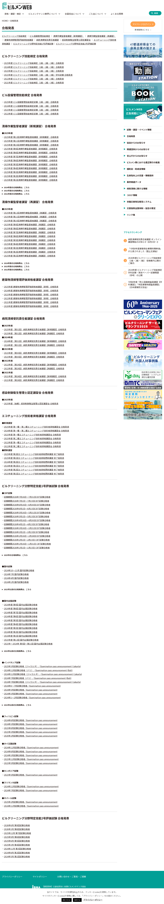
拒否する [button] (77, 900)
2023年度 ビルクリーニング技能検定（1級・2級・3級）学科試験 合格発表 (38, 74)
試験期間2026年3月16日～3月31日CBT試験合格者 (27, 528)
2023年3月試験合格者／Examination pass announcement (30, 731)
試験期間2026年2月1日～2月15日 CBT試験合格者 (27, 539)
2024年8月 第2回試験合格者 (17, 852)
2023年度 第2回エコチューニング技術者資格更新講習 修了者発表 (34, 469)
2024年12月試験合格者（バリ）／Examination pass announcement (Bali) (38, 670)
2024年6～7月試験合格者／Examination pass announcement (32, 685)
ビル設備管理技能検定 (40, 36)
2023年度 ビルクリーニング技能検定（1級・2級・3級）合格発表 (34, 70)
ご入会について (96, 13)
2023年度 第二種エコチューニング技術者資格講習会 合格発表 (32, 438)
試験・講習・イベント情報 (139, 129)
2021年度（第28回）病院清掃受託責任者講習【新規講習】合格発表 (35, 376)
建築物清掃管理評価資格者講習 (18, 39)
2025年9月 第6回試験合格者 (17, 837)
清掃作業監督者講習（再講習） (101, 36)
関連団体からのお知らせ (138, 149)
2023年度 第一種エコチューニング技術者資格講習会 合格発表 (32, 434)
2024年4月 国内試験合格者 (16, 578)
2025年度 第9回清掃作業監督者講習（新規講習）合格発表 (30, 148)
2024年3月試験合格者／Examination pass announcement (30, 693)
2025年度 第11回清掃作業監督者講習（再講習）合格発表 (30, 216)
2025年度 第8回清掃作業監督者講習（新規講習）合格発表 (30, 152)
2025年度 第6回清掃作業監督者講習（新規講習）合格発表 (30, 160)
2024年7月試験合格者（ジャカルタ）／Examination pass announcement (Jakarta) (42, 681)
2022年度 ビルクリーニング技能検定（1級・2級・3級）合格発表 (34, 78)
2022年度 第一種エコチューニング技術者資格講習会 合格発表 (32, 442)
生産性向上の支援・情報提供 (140, 175)
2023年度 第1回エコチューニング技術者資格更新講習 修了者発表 (34, 473)
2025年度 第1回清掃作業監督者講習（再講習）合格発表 (29, 255)
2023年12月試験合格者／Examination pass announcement (31, 759)
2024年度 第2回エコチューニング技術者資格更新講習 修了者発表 (34, 461)
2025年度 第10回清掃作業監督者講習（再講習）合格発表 (30, 220)
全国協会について (73, 13)
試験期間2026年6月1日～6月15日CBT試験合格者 (26, 508)
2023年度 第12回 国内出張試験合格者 (21, 639)
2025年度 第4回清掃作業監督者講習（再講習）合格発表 (29, 244)
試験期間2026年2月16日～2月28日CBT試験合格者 (27, 535)
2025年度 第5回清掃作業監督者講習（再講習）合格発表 (29, 240)
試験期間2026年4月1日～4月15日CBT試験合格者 (26, 524)
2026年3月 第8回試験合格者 (17, 829)
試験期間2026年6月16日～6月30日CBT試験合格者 (27, 504)
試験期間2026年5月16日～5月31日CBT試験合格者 (27, 512)
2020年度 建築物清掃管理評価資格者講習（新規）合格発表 (31, 306)
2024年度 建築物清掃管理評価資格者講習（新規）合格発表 (31, 290)
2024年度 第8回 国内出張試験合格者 (20, 608)
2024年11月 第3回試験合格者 (17, 848)
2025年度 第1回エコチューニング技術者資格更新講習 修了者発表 (34, 458)
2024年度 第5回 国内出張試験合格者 (20, 620)
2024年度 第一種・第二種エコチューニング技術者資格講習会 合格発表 (36, 430)
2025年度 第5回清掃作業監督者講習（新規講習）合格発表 (30, 164)
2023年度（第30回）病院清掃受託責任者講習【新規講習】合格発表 (35, 352)
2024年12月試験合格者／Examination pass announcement (31, 747)
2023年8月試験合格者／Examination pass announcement (30, 728)
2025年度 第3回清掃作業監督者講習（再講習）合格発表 (29, 248)
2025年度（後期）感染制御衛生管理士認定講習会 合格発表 (31, 403)
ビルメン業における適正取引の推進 (143, 162)
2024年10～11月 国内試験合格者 (19, 570)
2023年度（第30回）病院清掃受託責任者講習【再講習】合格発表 (34, 356)
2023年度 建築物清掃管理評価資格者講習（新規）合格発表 (31, 294)
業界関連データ (134, 182)
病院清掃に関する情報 (137, 188)
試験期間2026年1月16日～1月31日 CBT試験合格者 (27, 543)
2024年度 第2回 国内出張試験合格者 (20, 632)
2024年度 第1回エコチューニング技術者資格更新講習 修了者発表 (34, 465)
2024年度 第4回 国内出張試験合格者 (20, 624)
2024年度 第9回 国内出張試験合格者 (20, 604)
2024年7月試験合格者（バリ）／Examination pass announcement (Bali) (37, 678)
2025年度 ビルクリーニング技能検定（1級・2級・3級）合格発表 (34, 63)
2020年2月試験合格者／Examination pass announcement (30, 735)
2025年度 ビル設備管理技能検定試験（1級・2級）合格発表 (31, 102)
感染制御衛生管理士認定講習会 (76, 39)
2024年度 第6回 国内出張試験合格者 (20, 616)
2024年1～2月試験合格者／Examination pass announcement (32, 697)
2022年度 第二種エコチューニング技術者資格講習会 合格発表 (32, 446)
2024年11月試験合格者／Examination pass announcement (31, 805)
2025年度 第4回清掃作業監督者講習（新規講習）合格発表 (30, 168)
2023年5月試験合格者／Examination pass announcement (30, 763)
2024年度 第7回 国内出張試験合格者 (20, 612)
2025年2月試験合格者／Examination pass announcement (30, 801)
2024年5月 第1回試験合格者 (17, 856)
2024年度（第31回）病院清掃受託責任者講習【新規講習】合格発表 (35, 341)
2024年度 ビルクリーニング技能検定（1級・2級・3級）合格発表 (34, 67)
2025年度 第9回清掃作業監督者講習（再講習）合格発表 (29, 224)
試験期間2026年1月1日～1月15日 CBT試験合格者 (27, 547)
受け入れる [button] (66, 900)
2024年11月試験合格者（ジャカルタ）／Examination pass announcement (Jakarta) (43, 674)
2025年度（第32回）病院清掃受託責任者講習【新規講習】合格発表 (35, 329)
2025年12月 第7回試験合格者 (17, 833)
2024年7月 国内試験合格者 (16, 574)
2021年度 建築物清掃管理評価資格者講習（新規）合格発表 (31, 302)
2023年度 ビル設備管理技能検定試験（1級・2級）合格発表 (31, 109)
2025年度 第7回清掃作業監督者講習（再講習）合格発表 (29, 232)
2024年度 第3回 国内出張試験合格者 (20, 628)
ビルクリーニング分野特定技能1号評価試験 (33, 43)
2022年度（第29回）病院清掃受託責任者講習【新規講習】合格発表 (35, 364)
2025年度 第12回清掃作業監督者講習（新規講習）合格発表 (31, 137)
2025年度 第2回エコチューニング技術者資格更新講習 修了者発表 (34, 454)
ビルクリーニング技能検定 (14, 36)
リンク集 (131, 214)
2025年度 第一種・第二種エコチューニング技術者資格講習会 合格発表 (36, 426)
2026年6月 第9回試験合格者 (17, 825)
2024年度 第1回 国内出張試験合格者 (20, 635)
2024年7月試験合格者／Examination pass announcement (30, 790)
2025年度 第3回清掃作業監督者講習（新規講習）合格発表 (30, 172)
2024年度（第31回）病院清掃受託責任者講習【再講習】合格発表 (34, 345)
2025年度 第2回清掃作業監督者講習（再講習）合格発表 (29, 251)
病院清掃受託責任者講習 (47, 39)
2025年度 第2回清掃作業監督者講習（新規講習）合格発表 (30, 176)
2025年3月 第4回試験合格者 (17, 844)
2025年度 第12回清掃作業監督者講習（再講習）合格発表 (30, 212)
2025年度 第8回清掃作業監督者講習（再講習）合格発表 (29, 228)
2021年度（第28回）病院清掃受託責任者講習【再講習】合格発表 (34, 380)
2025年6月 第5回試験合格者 (17, 840)
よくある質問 (117, 13)
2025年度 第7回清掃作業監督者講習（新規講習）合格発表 (30, 156)
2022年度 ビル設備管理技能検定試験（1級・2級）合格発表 (31, 113)
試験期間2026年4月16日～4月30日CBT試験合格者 (27, 520)
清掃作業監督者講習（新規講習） (68, 36)
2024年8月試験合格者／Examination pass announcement (30, 720)
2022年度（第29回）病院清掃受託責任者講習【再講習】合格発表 (34, 368)
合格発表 (131, 136)
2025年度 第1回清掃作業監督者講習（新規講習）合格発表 (30, 179)
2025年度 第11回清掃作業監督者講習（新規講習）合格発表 (31, 140)
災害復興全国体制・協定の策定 (141, 208)
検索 (156, 13)
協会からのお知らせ (136, 142)
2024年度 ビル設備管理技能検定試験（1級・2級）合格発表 (31, 105)
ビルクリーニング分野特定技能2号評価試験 (76, 43)
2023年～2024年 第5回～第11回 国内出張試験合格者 (28, 643)
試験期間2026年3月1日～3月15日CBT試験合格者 (26, 532)
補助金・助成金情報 (136, 168)
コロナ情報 (132, 195)
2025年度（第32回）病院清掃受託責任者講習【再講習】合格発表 (34, 333)
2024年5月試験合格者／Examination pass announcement (30, 689)
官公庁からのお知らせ (137, 155)
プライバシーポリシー (12, 876)
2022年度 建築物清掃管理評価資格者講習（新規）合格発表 (31, 298)
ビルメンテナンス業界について (42, 13)
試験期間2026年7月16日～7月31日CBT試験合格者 (27, 496)
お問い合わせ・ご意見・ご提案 (71, 876)
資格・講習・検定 (12, 13)
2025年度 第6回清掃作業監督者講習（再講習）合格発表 (29, 236)
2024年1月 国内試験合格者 (16, 582)
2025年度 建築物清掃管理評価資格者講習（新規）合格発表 (31, 286)
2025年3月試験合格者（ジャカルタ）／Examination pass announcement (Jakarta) (42, 666)
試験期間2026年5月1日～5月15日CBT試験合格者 (26, 516)
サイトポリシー (40, 876)
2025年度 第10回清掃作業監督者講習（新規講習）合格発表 (31, 144)
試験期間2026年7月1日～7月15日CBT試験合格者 (26, 500)
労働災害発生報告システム (139, 201)
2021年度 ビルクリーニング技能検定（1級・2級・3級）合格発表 (34, 82)
